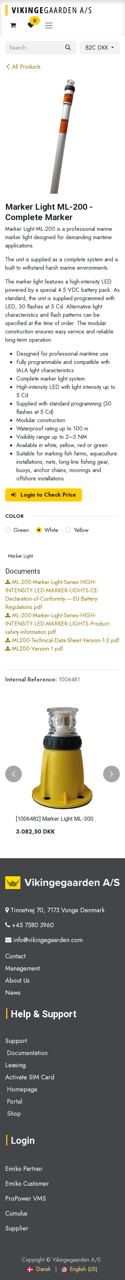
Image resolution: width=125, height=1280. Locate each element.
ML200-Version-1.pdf (36, 649)
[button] (13, 774)
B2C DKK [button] (97, 48)
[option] (62, 774)
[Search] (68, 47)
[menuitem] (38, 1269)
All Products (26, 67)
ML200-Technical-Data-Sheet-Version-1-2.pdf (64, 640)
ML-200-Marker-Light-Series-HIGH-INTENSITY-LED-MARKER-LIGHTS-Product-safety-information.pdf (57, 623)
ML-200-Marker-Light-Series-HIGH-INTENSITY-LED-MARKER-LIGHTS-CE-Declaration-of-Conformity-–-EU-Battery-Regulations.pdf (52, 594)
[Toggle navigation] (48, 25)
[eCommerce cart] (12, 25)
